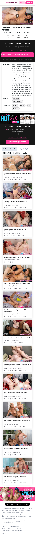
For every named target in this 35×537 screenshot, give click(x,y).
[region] (17, 16)
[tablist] (17, 149)
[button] (17, 16)
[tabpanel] (17, 318)
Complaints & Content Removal (12, 530)
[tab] (9, 149)
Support (5, 526)
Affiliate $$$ (18, 528)
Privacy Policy (15, 526)
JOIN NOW (29, 2)
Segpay (18, 521)
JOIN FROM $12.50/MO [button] (17, 142)
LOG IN (22, 2)
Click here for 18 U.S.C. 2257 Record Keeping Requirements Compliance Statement (16, 511)
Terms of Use (7, 528)
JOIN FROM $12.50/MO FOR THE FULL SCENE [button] (17, 55)
